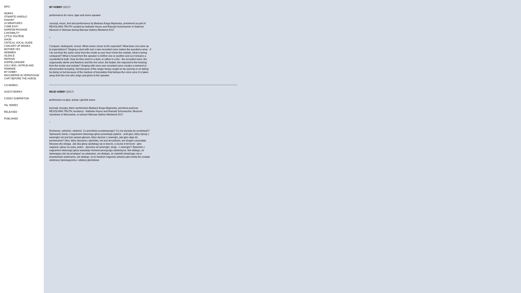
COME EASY (11, 26)
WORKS (8, 13)
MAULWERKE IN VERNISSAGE (21, 75)
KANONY (9, 20)
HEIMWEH (10, 52)
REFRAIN (9, 59)
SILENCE (9, 55)
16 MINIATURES (13, 23)
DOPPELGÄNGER (14, 62)
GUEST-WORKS (13, 91)
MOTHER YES (12, 49)
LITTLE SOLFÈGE (14, 36)
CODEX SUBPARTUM (16, 98)
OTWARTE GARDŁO (15, 16)
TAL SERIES (11, 105)
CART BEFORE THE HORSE (20, 78)
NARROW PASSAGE (15, 29)
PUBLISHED (11, 118)
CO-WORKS (11, 85)
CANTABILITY (12, 33)
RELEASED (10, 111)
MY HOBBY (10, 72)
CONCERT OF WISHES (17, 46)
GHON (7, 39)
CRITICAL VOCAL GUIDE (18, 42)
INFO (7, 6)
